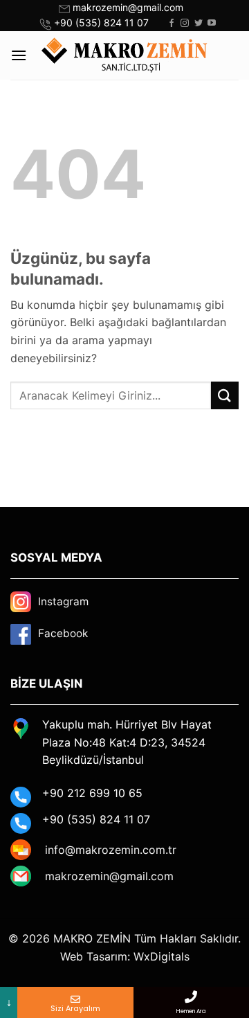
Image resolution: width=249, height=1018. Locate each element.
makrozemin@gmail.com (128, 7)
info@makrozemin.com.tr (110, 850)
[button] (18, 55)
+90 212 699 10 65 (92, 793)
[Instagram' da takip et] (185, 23)
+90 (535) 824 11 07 (101, 22)
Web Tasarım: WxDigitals (125, 956)
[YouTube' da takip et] (212, 23)
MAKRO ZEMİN (92, 938)
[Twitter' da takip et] (198, 23)
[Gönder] (225, 395)
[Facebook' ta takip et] (171, 23)
